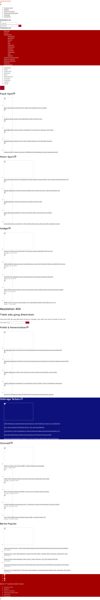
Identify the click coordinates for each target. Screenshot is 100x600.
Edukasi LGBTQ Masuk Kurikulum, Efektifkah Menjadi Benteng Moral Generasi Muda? (31, 152)
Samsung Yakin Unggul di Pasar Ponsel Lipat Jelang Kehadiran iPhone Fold (28, 251)
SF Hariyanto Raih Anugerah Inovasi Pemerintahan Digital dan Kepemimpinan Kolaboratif (33, 350)
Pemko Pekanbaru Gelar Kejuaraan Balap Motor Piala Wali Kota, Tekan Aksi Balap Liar (32, 190)
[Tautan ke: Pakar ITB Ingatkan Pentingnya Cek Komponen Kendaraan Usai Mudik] (8, 477)
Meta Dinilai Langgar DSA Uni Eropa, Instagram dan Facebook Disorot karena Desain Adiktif (33, 289)
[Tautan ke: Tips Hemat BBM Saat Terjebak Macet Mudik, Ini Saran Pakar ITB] (8, 515)
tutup (2, 87)
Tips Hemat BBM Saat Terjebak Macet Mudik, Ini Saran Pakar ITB (24, 517)
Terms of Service (9, 590)
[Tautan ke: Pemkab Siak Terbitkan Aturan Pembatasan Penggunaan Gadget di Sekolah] (8, 275)
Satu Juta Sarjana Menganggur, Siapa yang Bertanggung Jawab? (25, 108)
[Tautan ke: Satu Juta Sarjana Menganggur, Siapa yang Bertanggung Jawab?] (8, 106)
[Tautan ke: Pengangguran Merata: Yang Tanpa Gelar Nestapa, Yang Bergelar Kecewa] (8, 139)
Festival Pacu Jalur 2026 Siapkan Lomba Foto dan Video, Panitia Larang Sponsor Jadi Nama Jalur (36, 554)
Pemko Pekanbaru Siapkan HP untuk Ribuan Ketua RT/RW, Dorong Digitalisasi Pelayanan (33, 383)
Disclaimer (7, 596)
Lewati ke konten (5, 1)
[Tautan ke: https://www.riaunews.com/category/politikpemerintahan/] (27, 327)
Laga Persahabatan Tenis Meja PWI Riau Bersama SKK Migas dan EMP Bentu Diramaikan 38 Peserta (36, 564)
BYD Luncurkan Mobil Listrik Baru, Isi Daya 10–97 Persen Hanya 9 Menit (26, 491)
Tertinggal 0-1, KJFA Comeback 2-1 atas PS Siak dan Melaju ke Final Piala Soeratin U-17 (32, 431)
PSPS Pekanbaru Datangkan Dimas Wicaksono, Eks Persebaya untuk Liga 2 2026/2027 (32, 423)
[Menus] (0, 3)
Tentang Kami (8, 587)
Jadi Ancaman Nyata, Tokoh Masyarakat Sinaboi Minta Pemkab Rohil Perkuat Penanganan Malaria (36, 548)
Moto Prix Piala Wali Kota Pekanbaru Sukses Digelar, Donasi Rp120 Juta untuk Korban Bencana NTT (36, 179)
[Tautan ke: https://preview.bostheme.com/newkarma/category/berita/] (9, 228)
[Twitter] (4, 577)
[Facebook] (4, 575)
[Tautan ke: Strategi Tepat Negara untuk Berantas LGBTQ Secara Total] (8, 117)
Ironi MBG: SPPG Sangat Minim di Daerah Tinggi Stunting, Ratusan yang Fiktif (28, 130)
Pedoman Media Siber (11, 592)
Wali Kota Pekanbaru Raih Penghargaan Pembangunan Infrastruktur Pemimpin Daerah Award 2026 (36, 361)
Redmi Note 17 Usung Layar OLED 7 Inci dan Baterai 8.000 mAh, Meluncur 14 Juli (30, 302)
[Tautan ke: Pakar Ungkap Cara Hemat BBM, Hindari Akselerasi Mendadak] (18, 464)
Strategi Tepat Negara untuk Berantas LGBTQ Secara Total (23, 119)
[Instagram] (4, 581)
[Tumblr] (4, 579)
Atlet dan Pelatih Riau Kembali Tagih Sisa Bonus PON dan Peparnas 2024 (27, 435)
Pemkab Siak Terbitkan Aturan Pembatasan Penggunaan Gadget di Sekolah (28, 277)
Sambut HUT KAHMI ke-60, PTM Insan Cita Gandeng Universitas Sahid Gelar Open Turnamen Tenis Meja (37, 570)
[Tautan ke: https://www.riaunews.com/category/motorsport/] (15, 156)
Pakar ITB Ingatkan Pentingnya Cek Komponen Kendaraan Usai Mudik (26, 479)
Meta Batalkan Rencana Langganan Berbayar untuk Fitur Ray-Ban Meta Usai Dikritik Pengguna (34, 264)
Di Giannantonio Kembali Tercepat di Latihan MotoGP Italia (23, 201)
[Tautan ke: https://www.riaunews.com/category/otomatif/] (11, 443)
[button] (19, 26)
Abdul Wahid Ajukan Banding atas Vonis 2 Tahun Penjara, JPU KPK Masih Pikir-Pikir (31, 559)
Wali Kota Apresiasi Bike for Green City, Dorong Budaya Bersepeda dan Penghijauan (31, 438)
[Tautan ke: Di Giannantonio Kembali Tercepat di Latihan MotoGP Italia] (8, 200)
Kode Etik (7, 594)
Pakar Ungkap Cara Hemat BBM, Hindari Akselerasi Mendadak (24, 466)
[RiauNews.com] (5, 20)
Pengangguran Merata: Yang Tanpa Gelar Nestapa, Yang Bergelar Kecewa (28, 141)
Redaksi (6, 589)
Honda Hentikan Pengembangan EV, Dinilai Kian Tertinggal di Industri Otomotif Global (31, 504)
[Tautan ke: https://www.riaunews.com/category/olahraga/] (22, 399)
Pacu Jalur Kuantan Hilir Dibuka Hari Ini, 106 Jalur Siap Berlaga (24, 427)
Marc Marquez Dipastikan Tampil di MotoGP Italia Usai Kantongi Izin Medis (28, 212)
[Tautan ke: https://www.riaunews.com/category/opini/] (14, 93)
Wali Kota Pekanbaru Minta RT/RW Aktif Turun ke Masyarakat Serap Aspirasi (28, 394)
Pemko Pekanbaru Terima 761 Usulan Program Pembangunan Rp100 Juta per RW (30, 372)
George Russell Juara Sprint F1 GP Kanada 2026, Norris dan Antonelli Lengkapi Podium (32, 224)
